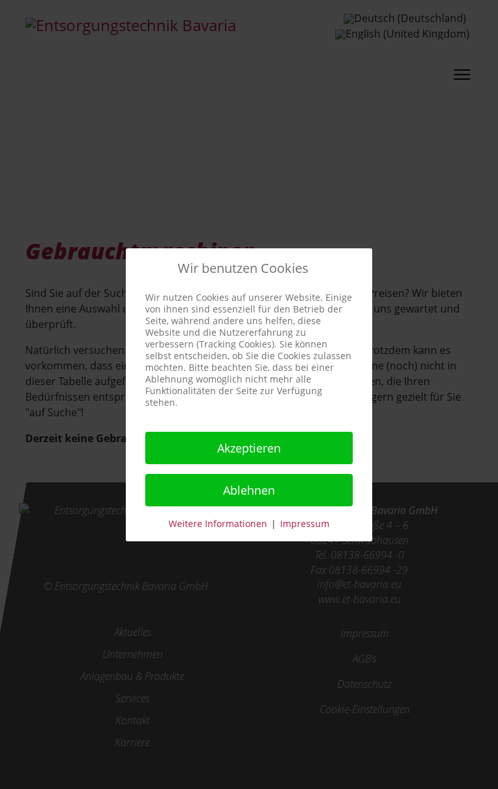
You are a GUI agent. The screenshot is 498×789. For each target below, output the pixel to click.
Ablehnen (249, 490)
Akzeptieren (249, 448)
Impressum (304, 523)
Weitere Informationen (218, 523)
